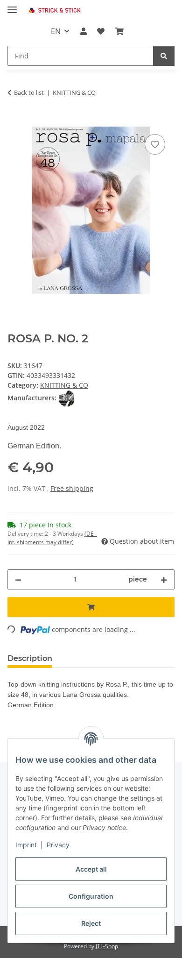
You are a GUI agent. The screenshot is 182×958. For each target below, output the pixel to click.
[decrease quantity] (18, 579)
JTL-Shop (107, 946)
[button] (83, 31)
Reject (91, 923)
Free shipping (71, 488)
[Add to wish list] (155, 144)
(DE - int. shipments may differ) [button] (52, 538)
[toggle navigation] (12, 6)
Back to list (29, 92)
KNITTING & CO (64, 385)
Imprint (26, 845)
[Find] (164, 56)
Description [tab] (29, 658)
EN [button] (56, 31)
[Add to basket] (14, 121)
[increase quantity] (164, 579)
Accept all (91, 869)
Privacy (58, 845)
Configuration (91, 896)
